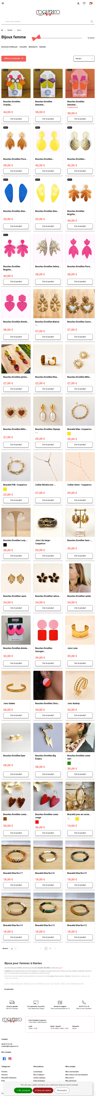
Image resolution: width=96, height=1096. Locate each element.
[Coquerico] (48, 12)
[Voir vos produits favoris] (84, 3)
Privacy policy (76, 1090)
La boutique (37, 1072)
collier (60, 968)
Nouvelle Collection (8, 1078)
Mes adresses (70, 1081)
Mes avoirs (69, 1078)
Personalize (62, 1090)
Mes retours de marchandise (76, 1075)
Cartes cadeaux (39, 1078)
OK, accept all (24, 1090)
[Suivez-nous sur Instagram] (10, 1059)
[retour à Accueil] (2, 30)
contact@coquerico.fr (9, 1046)
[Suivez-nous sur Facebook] (4, 1059)
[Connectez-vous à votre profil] (78, 3)
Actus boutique (39, 1081)
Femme (4, 1072)
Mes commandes (72, 1072)
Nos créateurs (38, 1075)
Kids (3, 1081)
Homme (4, 1075)
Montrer (5, 948)
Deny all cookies (44, 1090)
